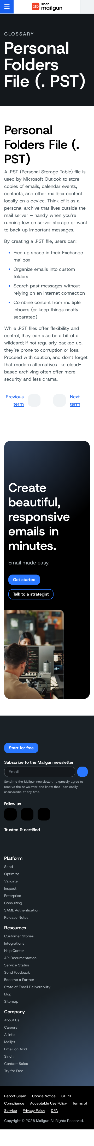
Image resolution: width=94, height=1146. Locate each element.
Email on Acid (15, 1049)
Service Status (16, 965)
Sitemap (11, 1001)
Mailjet (9, 1041)
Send (8, 866)
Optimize (11, 874)
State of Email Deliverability (27, 987)
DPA (54, 1110)
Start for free (21, 748)
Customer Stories (19, 936)
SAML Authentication (21, 910)
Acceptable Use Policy (48, 1103)
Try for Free (13, 1071)
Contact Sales (16, 1063)
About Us (11, 1020)
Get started (24, 579)
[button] (87, 6)
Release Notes (16, 917)
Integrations (14, 943)
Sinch (9, 1056)
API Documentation (20, 958)
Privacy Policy (34, 1110)
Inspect (10, 888)
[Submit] (82, 772)
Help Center (14, 950)
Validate (11, 881)
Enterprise (12, 895)
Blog (7, 994)
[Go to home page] (47, 7)
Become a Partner (19, 979)
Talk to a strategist (31, 594)
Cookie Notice (44, 1096)
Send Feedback (17, 972)
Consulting (13, 903)
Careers (10, 1027)
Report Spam (15, 1096)
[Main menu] (7, 6)
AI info (9, 1034)
